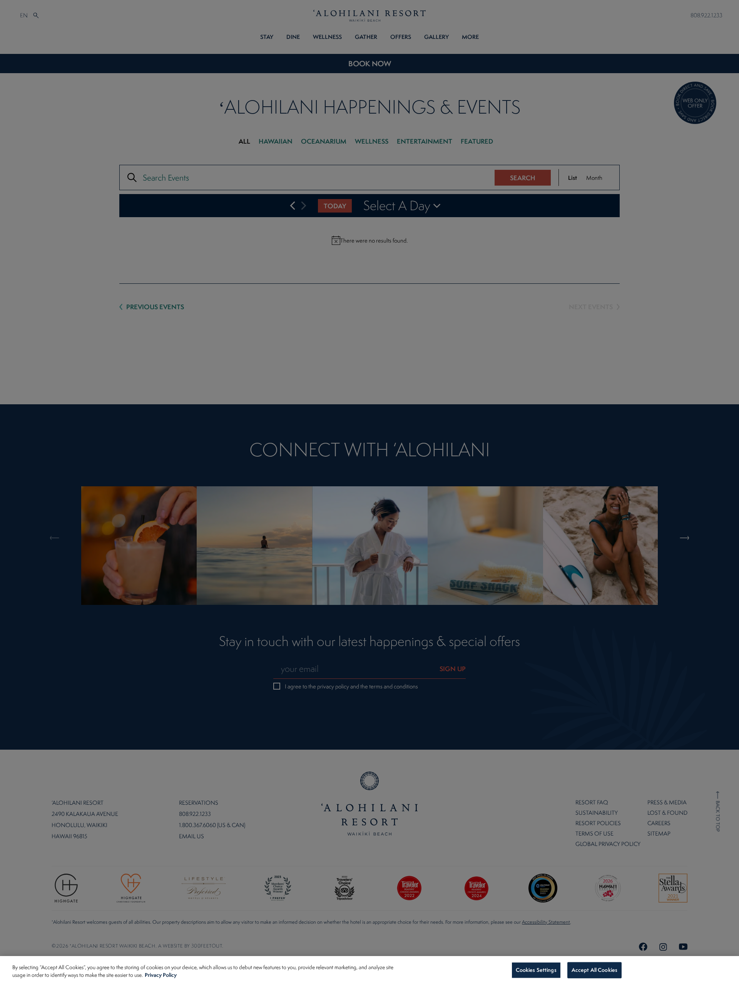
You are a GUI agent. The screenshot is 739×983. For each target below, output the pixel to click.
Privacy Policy (161, 974)
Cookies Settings (536, 969)
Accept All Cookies (594, 969)
